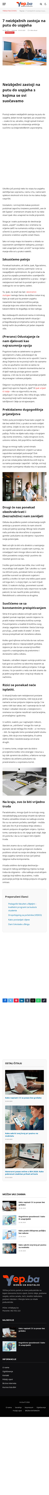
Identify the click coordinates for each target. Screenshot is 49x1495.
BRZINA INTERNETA (32, 1411)
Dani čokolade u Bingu (19, 924)
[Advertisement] (24, 158)
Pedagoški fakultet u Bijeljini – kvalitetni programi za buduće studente (22, 907)
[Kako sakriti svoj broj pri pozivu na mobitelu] (24, 1118)
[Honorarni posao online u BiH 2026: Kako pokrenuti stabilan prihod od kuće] (24, 1156)
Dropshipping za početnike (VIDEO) (25, 915)
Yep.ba (21, 11)
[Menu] (4, 4)
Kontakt (6, 1375)
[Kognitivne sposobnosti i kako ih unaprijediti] (9, 1220)
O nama (6, 1367)
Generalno (9, 32)
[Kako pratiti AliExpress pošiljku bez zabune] (9, 1234)
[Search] (41, 4)
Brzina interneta (9, 1383)
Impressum (29, 1407)
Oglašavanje (8, 1371)
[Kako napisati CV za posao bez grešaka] (24, 1082)
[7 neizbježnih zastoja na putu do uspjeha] (24, 51)
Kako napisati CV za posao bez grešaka (23, 1097)
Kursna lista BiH (9, 1387)
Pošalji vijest (8, 1379)
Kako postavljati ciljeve (19, 919)
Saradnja (18, 1407)
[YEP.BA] (24, 4)
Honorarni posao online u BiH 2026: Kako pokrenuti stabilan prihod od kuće (24, 1172)
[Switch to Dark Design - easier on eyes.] (45, 4)
